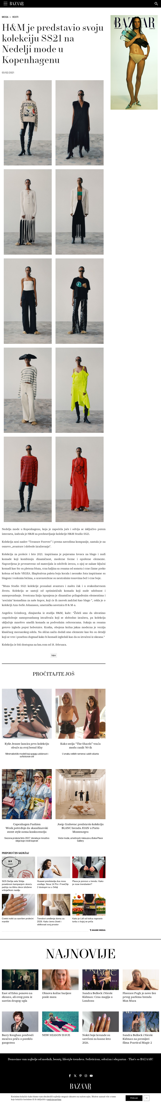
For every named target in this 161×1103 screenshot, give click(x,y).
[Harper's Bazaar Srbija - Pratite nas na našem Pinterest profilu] (80, 1075)
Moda (5, 17)
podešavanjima (54, 1099)
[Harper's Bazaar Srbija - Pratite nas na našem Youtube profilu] (91, 1075)
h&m (54, 655)
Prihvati (134, 1098)
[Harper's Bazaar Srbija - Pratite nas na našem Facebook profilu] (69, 1075)
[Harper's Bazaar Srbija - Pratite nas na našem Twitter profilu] (75, 1075)
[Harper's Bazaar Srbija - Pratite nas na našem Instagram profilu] (86, 1075)
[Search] (156, 4)
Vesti (15, 17)
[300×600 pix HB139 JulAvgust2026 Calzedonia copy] (134, 62)
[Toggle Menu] (5, 3)
